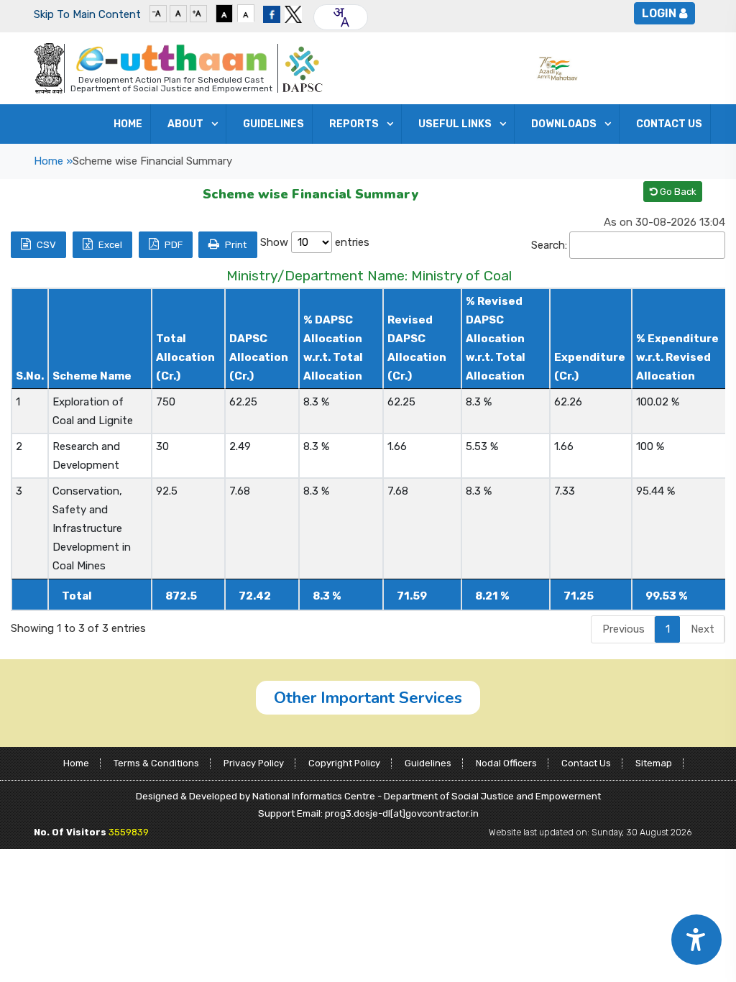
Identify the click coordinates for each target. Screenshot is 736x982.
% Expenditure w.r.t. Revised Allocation (677, 357)
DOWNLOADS (564, 124)
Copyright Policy (344, 763)
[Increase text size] (198, 13)
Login (659, 13)
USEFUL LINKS (455, 124)
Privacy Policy (254, 763)
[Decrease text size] (158, 13)
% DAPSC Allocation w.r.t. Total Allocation (333, 347)
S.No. (30, 376)
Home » (53, 161)
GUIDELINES (273, 124)
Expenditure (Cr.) (589, 366)
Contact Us (669, 124)
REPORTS (354, 124)
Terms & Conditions (156, 763)
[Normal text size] (178, 13)
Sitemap (653, 763)
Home (128, 124)
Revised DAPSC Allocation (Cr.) (416, 347)
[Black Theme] (224, 13)
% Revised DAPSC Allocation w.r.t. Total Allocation (495, 338)
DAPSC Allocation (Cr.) (258, 357)
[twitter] (293, 13)
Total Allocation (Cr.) (185, 357)
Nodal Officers (506, 763)
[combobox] (340, 17)
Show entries (314, 242)
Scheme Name (92, 376)
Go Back (677, 191)
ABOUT (185, 124)
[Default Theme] (245, 13)
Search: (549, 245)
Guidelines (428, 763)
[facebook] (271, 13)
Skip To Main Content (87, 14)
